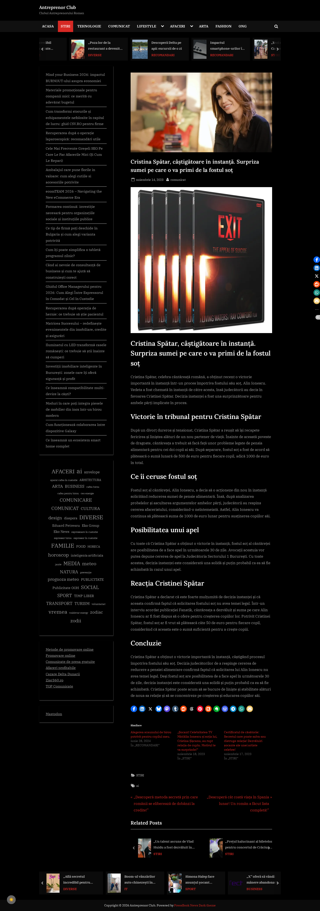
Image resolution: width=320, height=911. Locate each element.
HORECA (94, 546)
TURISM (82, 603)
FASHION (224, 26)
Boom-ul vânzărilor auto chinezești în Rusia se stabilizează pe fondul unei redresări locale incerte (79, 879)
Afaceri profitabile (61, 667)
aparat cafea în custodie (63, 480)
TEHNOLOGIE (89, 26)
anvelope (92, 472)
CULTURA (90, 508)
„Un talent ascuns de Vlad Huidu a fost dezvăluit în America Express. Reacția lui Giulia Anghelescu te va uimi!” (177, 844)
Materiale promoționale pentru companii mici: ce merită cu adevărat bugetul (71, 96)
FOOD (81, 546)
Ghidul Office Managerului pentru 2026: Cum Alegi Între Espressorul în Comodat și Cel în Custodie (74, 292)
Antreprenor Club (57, 7)
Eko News (61, 531)
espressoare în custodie (84, 531)
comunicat (178, 179)
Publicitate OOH (65, 588)
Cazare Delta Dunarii (63, 674)
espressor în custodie (86, 538)
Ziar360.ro (54, 680)
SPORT (64, 595)
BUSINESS (74, 486)
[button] (134, 709)
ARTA (203, 26)
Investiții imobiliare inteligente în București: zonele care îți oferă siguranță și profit (74, 372)
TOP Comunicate (59, 686)
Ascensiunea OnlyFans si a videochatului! (259, 879)
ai (137, 786)
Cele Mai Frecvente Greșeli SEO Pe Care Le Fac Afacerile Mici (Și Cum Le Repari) (74, 154)
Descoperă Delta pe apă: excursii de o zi (142, 45)
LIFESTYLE (146, 26)
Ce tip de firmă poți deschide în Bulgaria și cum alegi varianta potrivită (72, 234)
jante (58, 564)
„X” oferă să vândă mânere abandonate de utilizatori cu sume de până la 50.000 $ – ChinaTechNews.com (202, 879)
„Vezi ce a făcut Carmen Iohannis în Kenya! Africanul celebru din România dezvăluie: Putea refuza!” (262, 45)
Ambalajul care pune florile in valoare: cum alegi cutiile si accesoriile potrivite (70, 175)
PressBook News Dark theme (195, 905)
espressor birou (63, 538)
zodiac (96, 612)
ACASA (48, 26)
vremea (58, 611)
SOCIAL (90, 587)
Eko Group (90, 525)
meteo (89, 563)
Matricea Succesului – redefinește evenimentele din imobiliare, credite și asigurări (76, 329)
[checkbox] (11, 899)
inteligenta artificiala (87, 555)
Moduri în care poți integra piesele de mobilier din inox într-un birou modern (74, 409)
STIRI (65, 26)
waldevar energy (78, 612)
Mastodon (54, 713)
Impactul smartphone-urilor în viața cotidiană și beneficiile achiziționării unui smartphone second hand (202, 45)
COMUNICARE (76, 500)
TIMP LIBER (84, 596)
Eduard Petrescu (66, 525)
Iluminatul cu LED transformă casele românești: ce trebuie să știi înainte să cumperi (76, 350)
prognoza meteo (63, 579)
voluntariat (98, 604)
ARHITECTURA (90, 480)
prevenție (85, 572)
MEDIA (71, 563)
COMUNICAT (119, 26)
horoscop (58, 555)
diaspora (70, 518)
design (55, 518)
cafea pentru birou (68, 493)
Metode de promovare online (70, 649)
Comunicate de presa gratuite (70, 661)
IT (65, 889)
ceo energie (87, 493)
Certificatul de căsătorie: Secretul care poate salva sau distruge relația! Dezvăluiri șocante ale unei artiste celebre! (245, 741)
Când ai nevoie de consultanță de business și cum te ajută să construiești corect (73, 270)
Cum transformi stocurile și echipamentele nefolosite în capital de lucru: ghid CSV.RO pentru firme (75, 117)
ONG (243, 26)
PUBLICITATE (92, 579)
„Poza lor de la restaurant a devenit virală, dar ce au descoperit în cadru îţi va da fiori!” (80, 45)
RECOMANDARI (138, 55)
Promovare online (60, 655)
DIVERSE (70, 55)
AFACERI (177, 26)
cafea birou (92, 486)
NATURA (69, 571)
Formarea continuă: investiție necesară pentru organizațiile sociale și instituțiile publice (70, 212)
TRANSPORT (59, 603)
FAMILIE (62, 545)
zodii (75, 620)
